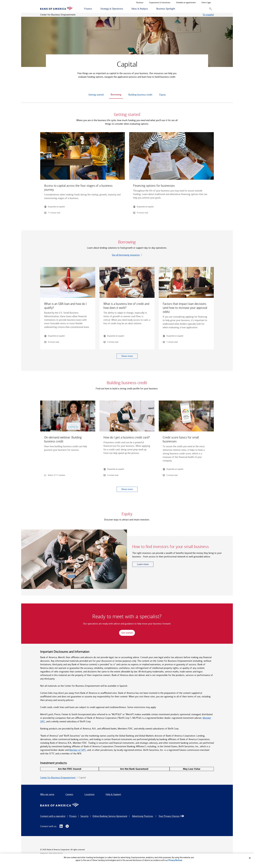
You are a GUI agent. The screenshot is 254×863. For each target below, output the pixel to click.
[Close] (250, 858)
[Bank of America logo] (56, 9)
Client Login (206, 3)
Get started (127, 632)
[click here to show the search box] (210, 9)
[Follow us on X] (67, 826)
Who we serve (47, 794)
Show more (127, 356)
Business (139, 3)
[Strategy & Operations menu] (124, 9)
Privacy (72, 816)
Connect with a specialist (52, 816)
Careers (69, 794)
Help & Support (113, 794)
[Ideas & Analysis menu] (149, 9)
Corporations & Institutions (159, 3)
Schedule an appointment (186, 3)
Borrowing (116, 94)
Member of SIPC (77, 750)
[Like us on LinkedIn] (61, 826)
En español (208, 14)
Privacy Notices (175, 860)
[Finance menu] (93, 9)
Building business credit (140, 94)
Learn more (143, 564)
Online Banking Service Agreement (109, 816)
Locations (89, 794)
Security (84, 816)
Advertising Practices (142, 816)
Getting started (96, 94)
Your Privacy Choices (169, 816)
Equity (162, 94)
